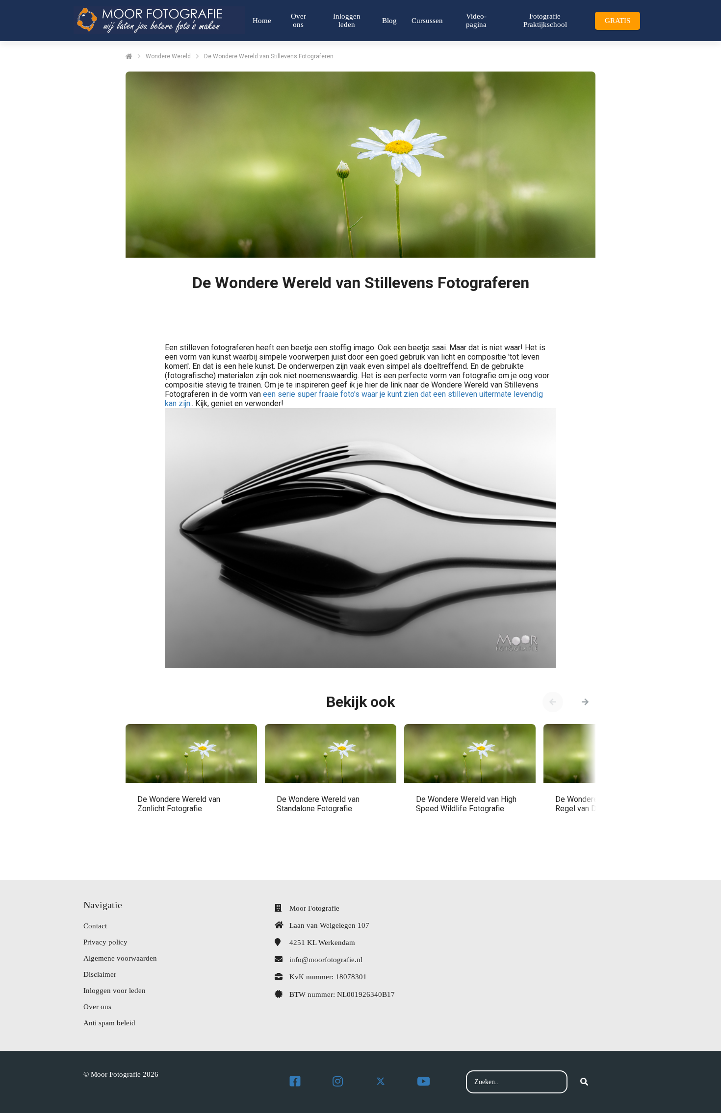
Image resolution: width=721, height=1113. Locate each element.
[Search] (584, 1082)
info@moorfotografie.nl (325, 960)
